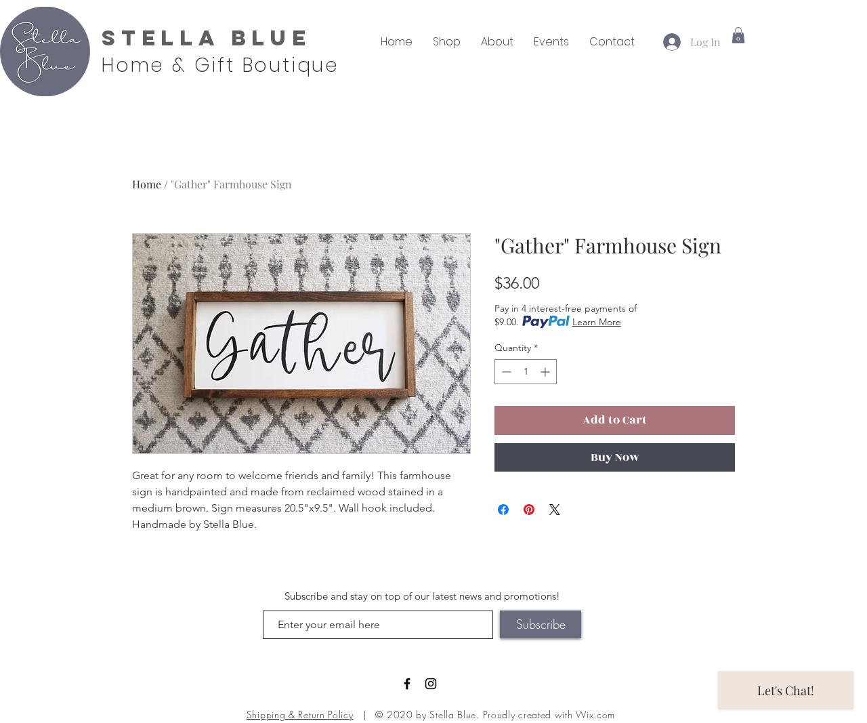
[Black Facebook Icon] (407, 683)
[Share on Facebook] (503, 509)
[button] (738, 35)
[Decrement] (504, 372)
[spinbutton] (525, 372)
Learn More (596, 322)
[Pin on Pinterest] (529, 509)
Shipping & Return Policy (300, 714)
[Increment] (546, 372)
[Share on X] (555, 509)
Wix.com (595, 714)
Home (146, 184)
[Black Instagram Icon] (430, 683)
